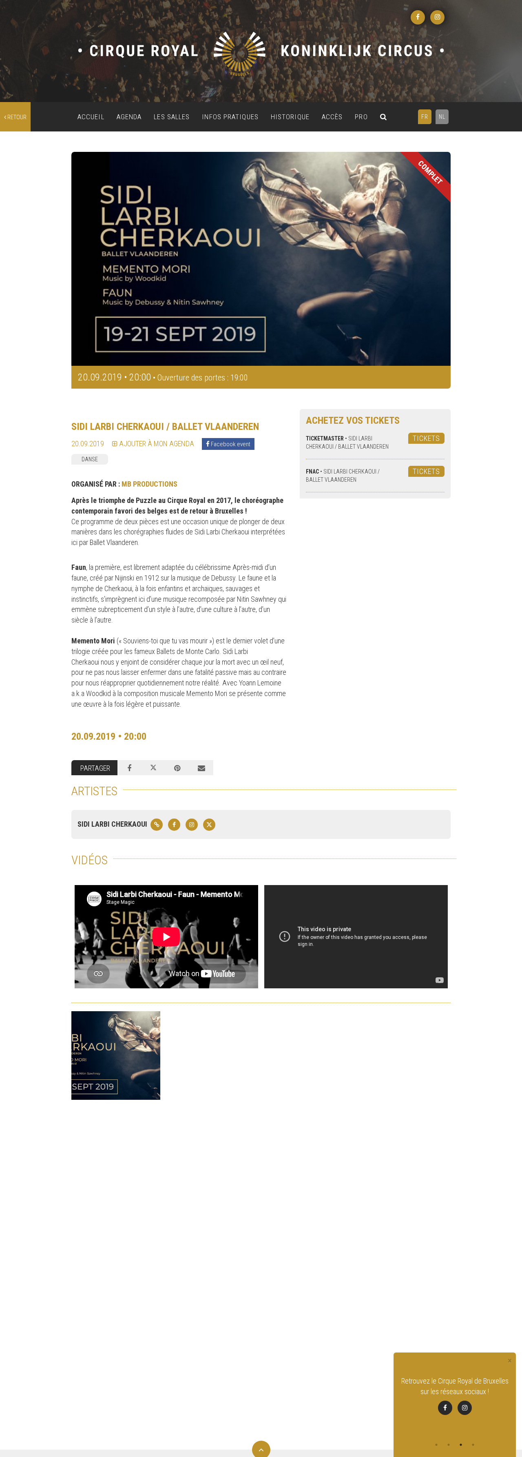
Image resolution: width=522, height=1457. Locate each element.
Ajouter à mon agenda (155, 443)
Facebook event (230, 444)
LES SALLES (172, 117)
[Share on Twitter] (154, 768)
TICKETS (426, 438)
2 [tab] (449, 1445)
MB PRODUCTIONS (149, 484)
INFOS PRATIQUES (230, 117)
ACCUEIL (90, 117)
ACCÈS (332, 117)
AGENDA (129, 117)
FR (424, 116)
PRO (361, 117)
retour (16, 117)
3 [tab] (461, 1445)
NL (442, 116)
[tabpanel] (455, 1395)
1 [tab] (436, 1445)
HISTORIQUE (290, 117)
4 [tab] (473, 1445)
